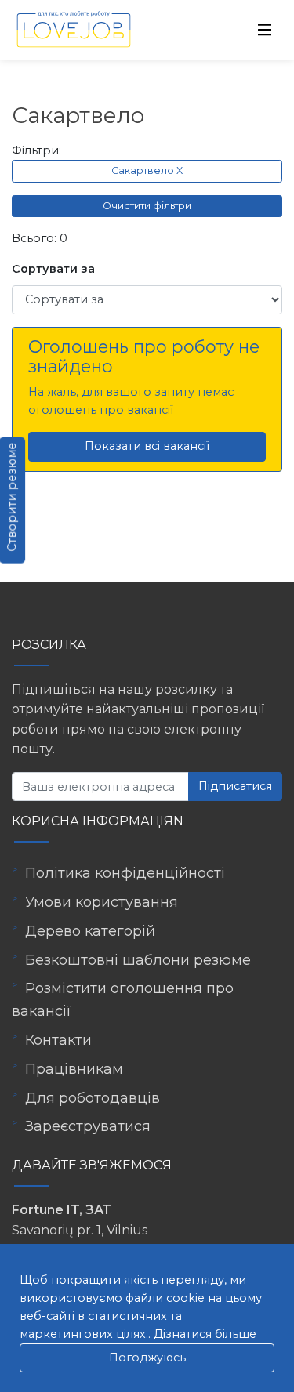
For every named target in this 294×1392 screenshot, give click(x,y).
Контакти (58, 1040)
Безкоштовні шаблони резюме (138, 960)
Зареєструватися (88, 1126)
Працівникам (74, 1069)
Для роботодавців (92, 1098)
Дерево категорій (90, 931)
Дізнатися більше (205, 1334)
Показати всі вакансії (147, 446)
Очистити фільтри (147, 206)
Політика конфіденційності (125, 873)
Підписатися (235, 786)
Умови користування (101, 902)
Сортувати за (53, 269)
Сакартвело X (147, 170)
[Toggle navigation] (265, 30)
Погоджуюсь (147, 1357)
